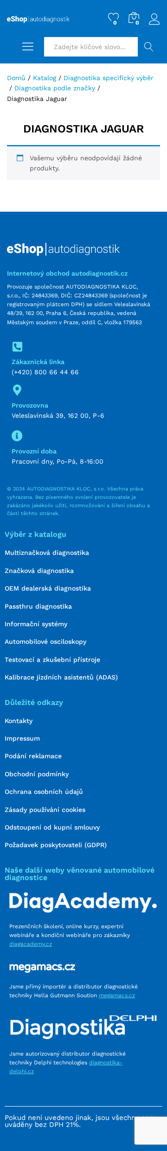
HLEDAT (149, 47)
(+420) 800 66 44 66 (45, 372)
